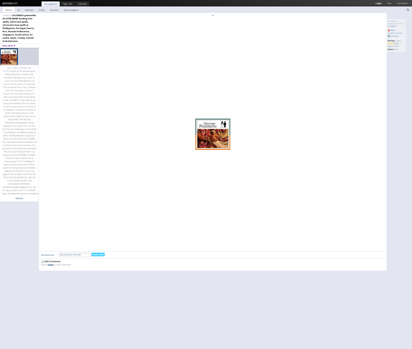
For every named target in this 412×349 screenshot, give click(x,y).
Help (389, 3)
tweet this (98, 254)
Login (379, 3)
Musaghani (50, 4)
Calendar (29, 10)
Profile (42, 10)
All (18, 10)
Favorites (54, 10)
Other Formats (396, 33)
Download (394, 36)
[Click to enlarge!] (213, 134)
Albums (8, 10)
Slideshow (19, 198)
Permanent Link (47, 254)
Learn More (402, 3)
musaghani (392, 26)
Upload (82, 3)
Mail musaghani (71, 10)
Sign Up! (67, 3)
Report (393, 30)
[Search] (407, 9)
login (50, 264)
